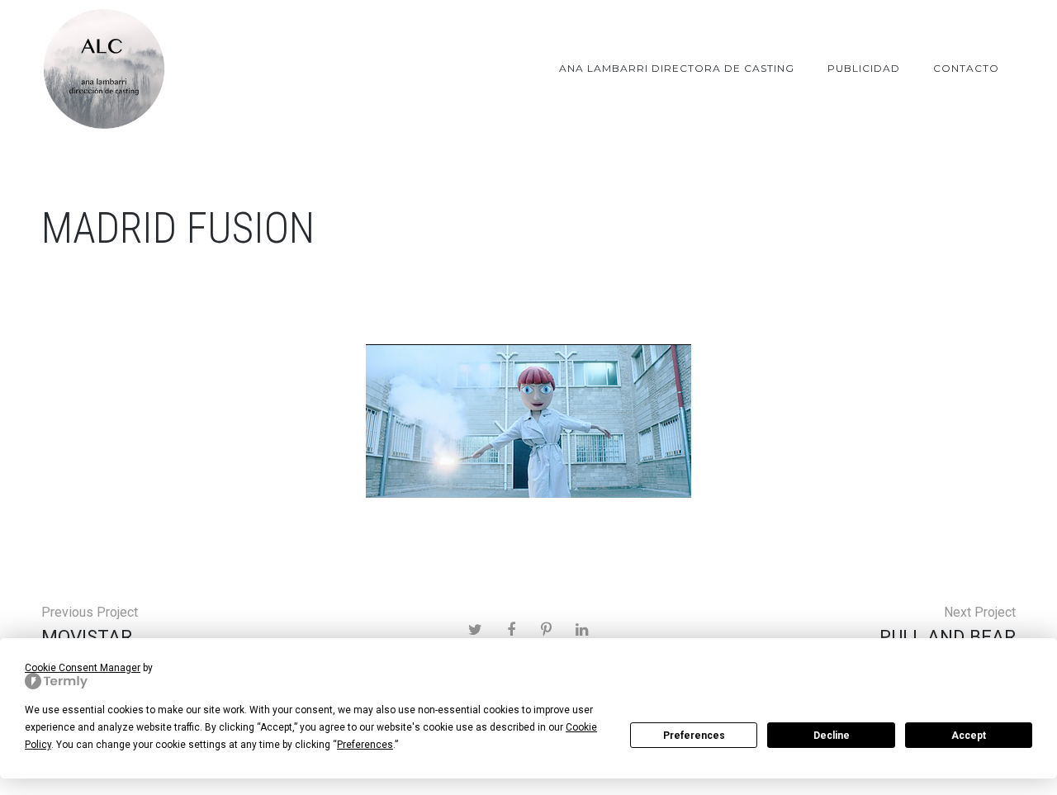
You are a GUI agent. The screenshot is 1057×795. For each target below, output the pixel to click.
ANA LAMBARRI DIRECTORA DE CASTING (676, 68)
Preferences (694, 735)
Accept (968, 735)
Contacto (966, 68)
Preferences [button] (365, 744)
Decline (831, 735)
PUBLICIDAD (863, 68)
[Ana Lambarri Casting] (103, 68)
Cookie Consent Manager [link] (82, 668)
